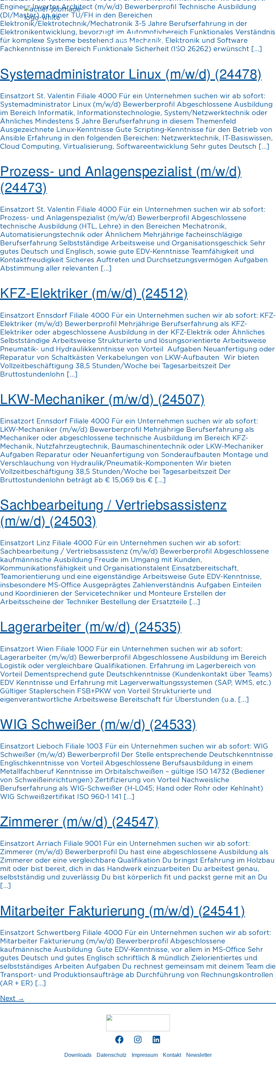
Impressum (145, 1055)
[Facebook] (119, 1039)
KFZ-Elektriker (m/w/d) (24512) (94, 292)
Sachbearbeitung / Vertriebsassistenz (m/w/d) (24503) (113, 511)
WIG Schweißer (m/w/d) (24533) (98, 723)
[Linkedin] (156, 1039)
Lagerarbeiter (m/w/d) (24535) (90, 625)
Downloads (78, 1055)
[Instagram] (138, 1039)
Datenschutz (112, 1055)
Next (12, 998)
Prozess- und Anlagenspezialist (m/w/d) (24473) (120, 178)
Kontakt (172, 1055)
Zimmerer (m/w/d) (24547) (79, 820)
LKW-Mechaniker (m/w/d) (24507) (102, 398)
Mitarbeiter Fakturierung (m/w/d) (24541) (122, 909)
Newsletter (199, 1055)
